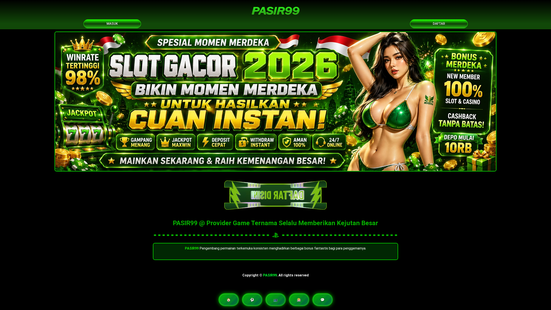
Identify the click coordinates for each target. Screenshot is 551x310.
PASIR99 (270, 275)
